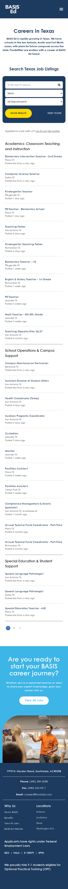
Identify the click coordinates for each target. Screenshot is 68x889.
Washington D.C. (45, 829)
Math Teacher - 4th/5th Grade (24, 314)
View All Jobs (11, 823)
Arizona (40, 812)
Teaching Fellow (15, 227)
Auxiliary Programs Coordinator (25, 416)
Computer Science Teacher (22, 174)
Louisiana (41, 818)
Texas (39, 823)
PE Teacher (12, 297)
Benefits (8, 818)
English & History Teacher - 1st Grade (28, 279)
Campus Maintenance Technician (27, 363)
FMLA (16, 853)
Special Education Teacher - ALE (25, 608)
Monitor (10, 451)
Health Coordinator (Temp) (22, 398)
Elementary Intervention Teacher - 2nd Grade (33, 156)
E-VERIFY (29, 853)
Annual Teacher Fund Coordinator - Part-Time (33, 525)
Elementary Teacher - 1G (20, 262)
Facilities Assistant (16, 469)
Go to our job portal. (48, 131)
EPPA (41, 853)
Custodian (11, 433)
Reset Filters (54, 113)
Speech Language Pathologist (24, 574)
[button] (61, 9)
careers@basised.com (38, 794)
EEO (6, 853)
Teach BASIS (11, 812)
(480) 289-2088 (39, 781)
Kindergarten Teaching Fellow (24, 244)
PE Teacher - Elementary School (24, 209)
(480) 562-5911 (37, 788)
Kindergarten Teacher (18, 191)
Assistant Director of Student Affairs (27, 381)
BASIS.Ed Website (13, 829)
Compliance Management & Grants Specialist (28, 506)
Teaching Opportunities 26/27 (24, 331)
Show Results (18, 113)
